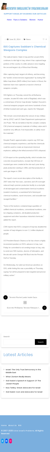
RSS (20, 425)
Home (9, 20)
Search (6, 336)
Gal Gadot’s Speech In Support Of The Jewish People (23, 382)
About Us (12, 425)
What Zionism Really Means (18, 376)
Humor (40, 20)
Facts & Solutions (20, 20)
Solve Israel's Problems (23, 430)
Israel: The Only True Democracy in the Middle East (23, 371)
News (28, 39)
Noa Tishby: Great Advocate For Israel (23, 387)
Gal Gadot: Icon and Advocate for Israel (24, 392)
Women (32, 20)
